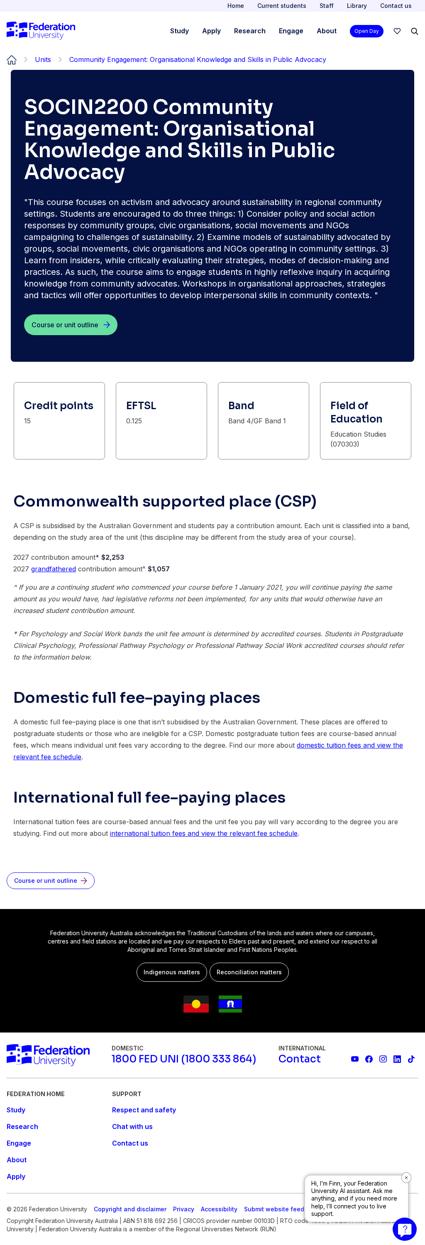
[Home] (41, 31)
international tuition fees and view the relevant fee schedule (204, 833)
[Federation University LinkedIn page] (397, 1059)
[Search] (414, 31)
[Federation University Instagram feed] (383, 1059)
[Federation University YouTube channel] (355, 1059)
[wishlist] (397, 31)
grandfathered (53, 569)
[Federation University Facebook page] (369, 1059)
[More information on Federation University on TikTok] (411, 1059)
